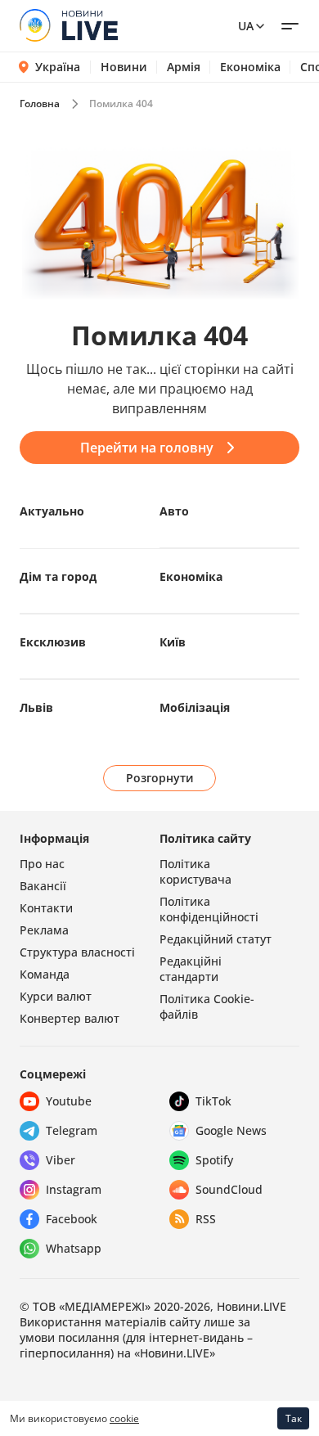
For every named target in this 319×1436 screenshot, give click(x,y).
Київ (173, 642)
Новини (124, 67)
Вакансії (43, 886)
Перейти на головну (146, 448)
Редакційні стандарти (191, 968)
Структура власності (77, 952)
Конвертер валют (69, 1018)
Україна (57, 66)
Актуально (52, 511)
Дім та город (58, 576)
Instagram (73, 1189)
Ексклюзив (53, 642)
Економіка (250, 67)
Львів (36, 707)
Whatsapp (73, 1248)
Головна (40, 103)
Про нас (42, 863)
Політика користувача (195, 871)
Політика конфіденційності (209, 909)
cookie (124, 1418)
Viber (60, 1160)
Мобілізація (195, 707)
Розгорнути (160, 778)
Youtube (69, 1101)
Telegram (71, 1130)
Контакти (46, 908)
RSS (205, 1219)
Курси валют (56, 996)
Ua (246, 26)
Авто (174, 511)
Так (293, 1418)
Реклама (44, 930)
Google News (231, 1130)
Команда (45, 974)
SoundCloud (229, 1189)
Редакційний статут (216, 939)
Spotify (214, 1160)
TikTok (213, 1101)
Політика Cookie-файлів (207, 1006)
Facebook (71, 1219)
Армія (183, 67)
